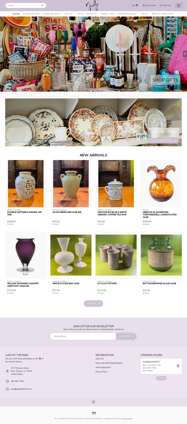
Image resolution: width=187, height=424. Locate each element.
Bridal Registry (163, 14)
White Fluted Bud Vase (65, 283)
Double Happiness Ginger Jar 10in (24, 213)
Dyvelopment (127, 418)
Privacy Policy (101, 371)
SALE (144, 14)
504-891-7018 (17, 381)
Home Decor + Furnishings (41, 14)
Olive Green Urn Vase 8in (66, 212)
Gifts (68, 14)
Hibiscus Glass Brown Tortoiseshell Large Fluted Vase (160, 214)
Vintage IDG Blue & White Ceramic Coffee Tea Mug (112, 213)
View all (91, 303)
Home (16, 14)
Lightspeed (98, 418)
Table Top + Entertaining (118, 14)
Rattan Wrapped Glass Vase (159, 283)
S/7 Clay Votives (107, 283)
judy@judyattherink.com (21, 389)
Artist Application (103, 367)
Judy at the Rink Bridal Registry (109, 363)
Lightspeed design (111, 418)
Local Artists (86, 14)
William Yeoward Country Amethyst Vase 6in (23, 284)
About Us (100, 358)
